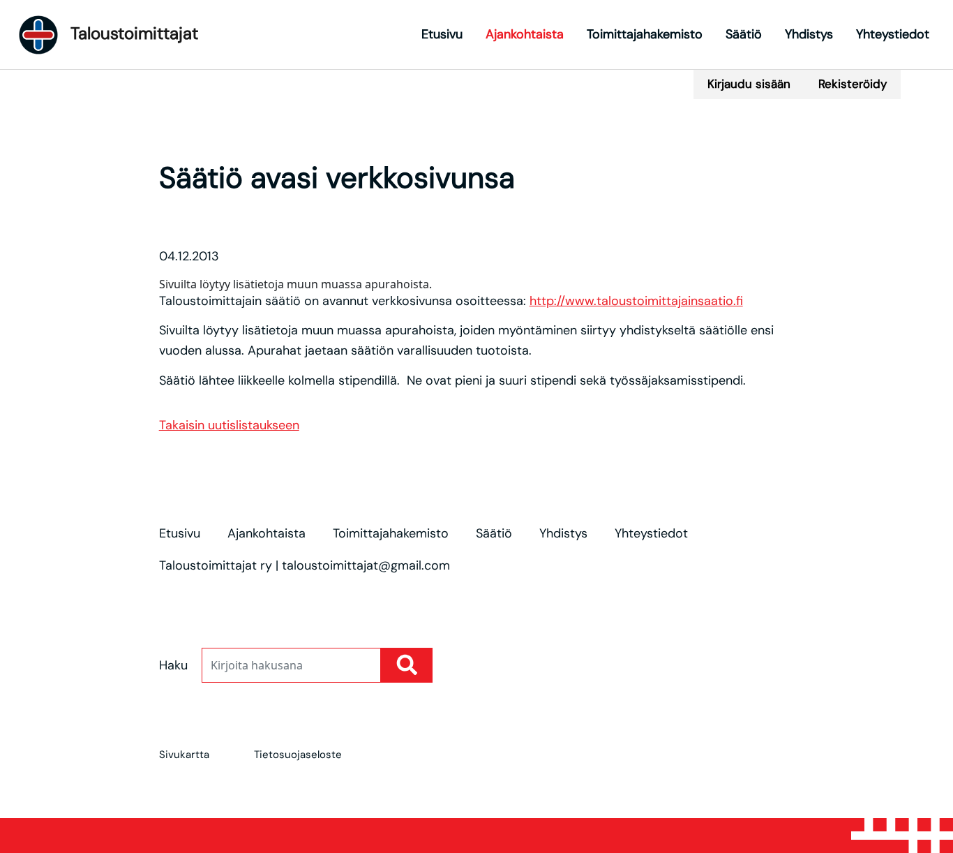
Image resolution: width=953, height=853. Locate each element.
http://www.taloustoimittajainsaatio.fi (636, 300)
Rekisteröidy (852, 83)
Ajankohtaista (525, 34)
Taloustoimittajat (132, 33)
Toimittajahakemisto (645, 34)
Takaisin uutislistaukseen (229, 425)
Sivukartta (184, 755)
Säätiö (744, 34)
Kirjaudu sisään (748, 83)
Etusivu (442, 34)
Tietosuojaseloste (298, 755)
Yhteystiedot (892, 34)
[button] (563, 74)
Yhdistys (809, 34)
